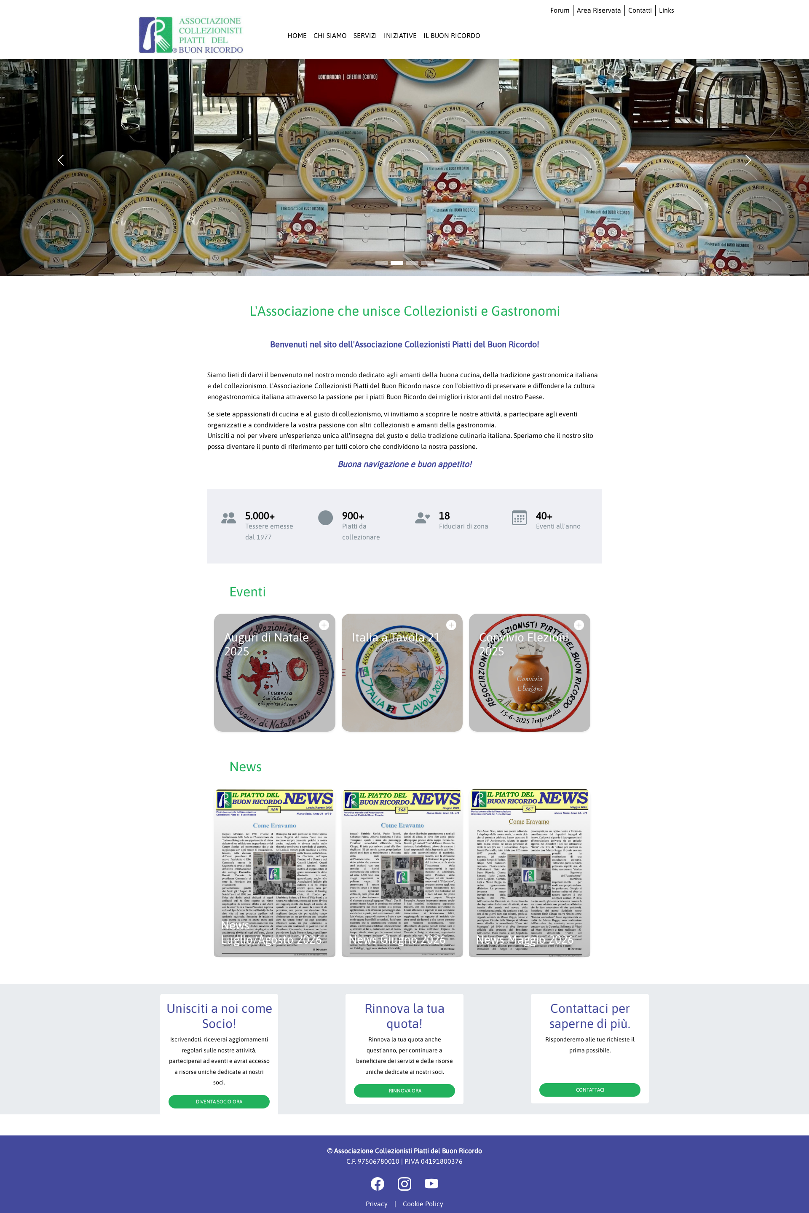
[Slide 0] (381, 263)
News (245, 766)
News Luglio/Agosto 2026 (271, 932)
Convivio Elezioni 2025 (523, 644)
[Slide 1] (397, 263)
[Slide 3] (427, 263)
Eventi (247, 591)
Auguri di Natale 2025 (266, 644)
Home (297, 35)
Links (666, 10)
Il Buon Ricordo (451, 35)
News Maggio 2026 (525, 939)
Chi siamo (330, 35)
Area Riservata (599, 10)
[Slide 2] (412, 263)
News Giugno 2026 (397, 939)
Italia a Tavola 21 (396, 637)
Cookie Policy (423, 1204)
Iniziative (400, 35)
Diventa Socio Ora (219, 1102)
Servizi (365, 35)
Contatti (640, 10)
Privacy (377, 1204)
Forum (560, 10)
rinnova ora (404, 1091)
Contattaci (590, 1090)
